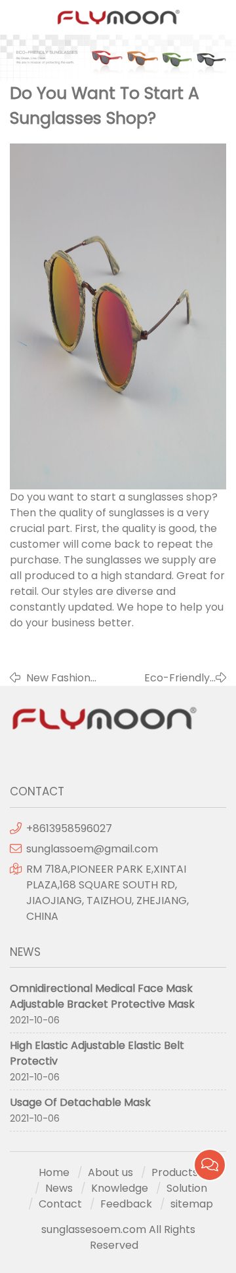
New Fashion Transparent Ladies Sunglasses (59, 678)
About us (110, 1172)
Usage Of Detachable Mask (80, 1102)
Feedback (126, 1203)
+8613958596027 (69, 828)
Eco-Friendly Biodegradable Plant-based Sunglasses (172, 678)
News (59, 1188)
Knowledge (119, 1188)
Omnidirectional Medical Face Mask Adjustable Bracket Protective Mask (102, 996)
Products (174, 1172)
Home (54, 1172)
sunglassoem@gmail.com (92, 848)
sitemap (191, 1203)
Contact (60, 1203)
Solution (187, 1188)
